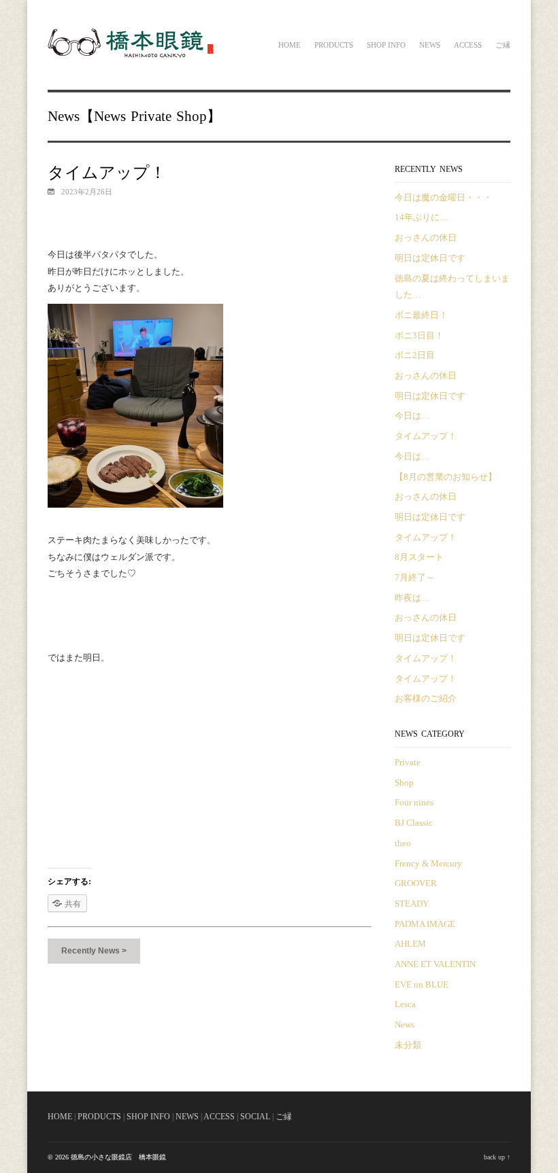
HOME (60, 1116)
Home (289, 45)
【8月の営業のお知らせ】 (446, 477)
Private (151, 116)
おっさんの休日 (426, 237)
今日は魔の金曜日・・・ (443, 197)
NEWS (187, 1116)
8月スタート (419, 557)
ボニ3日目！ (419, 335)
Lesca (405, 1004)
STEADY (412, 903)
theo (403, 843)
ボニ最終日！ (421, 315)
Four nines (414, 802)
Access (468, 45)
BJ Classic (414, 823)
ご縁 (502, 45)
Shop (191, 116)
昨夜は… (412, 598)
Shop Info (386, 45)
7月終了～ (415, 577)
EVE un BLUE (421, 984)
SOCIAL (255, 1116)
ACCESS (219, 1116)
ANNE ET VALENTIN (435, 964)
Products (333, 45)
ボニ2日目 (415, 355)
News (429, 45)
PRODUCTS (99, 1116)
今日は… (412, 415)
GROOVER (416, 883)
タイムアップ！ (426, 436)
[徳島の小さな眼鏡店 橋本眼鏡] (132, 55)
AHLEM (410, 944)
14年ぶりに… (421, 217)
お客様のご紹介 (426, 698)
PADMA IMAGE (425, 924)
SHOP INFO (148, 1116)
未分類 (408, 1045)
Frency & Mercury (428, 863)
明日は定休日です (430, 258)
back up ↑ (497, 1157)
